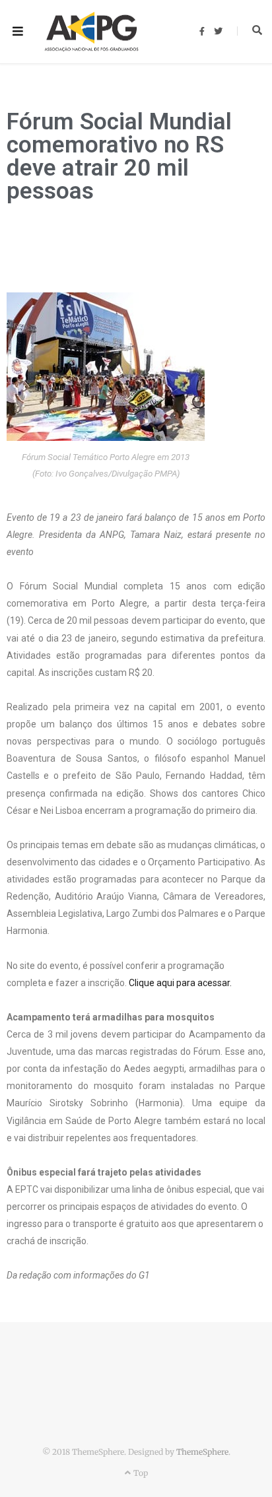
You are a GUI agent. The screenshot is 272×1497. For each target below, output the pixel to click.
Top (139, 1473)
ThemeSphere (202, 1452)
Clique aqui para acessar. (180, 983)
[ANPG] (91, 32)
